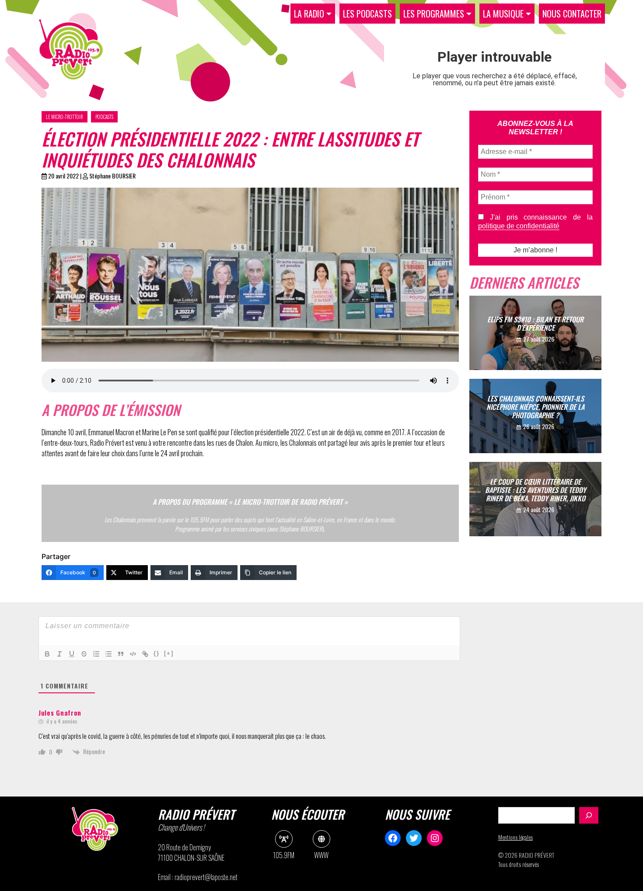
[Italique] (59, 654)
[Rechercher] (588, 815)
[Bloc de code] (133, 654)
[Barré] (84, 654)
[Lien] (145, 654)
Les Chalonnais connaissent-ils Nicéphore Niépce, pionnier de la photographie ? (535, 406)
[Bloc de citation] (121, 654)
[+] (169, 653)
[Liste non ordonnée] (108, 654)
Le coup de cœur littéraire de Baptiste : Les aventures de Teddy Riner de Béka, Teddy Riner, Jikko (535, 489)
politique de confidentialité (518, 226)
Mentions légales (515, 837)
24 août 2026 (538, 509)
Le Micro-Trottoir (64, 116)
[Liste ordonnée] (96, 654)
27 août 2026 (538, 338)
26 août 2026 (538, 426)
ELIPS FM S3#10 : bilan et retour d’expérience (535, 323)
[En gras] (47, 654)
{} (157, 653)
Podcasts (104, 116)
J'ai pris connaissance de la (535, 221)
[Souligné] (72, 654)
